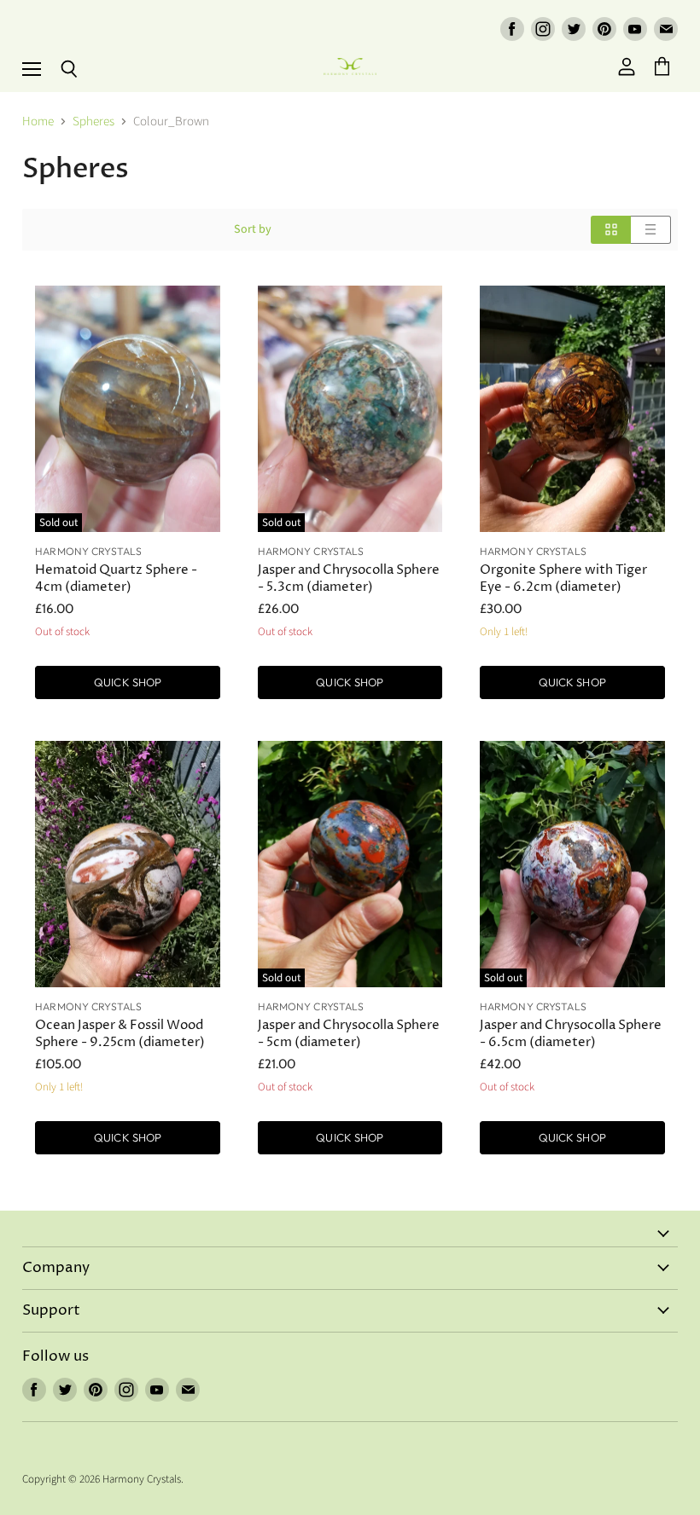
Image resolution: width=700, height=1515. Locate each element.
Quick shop (127, 682)
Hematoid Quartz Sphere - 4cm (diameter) (116, 578)
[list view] (651, 230)
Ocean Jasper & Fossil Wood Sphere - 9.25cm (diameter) (120, 1033)
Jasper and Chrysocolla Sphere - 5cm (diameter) (349, 1033)
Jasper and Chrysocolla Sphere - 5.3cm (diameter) (349, 578)
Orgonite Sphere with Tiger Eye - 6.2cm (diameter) (563, 578)
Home (38, 121)
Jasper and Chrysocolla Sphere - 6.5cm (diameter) (571, 1033)
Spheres (93, 121)
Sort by (252, 229)
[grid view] (611, 230)
